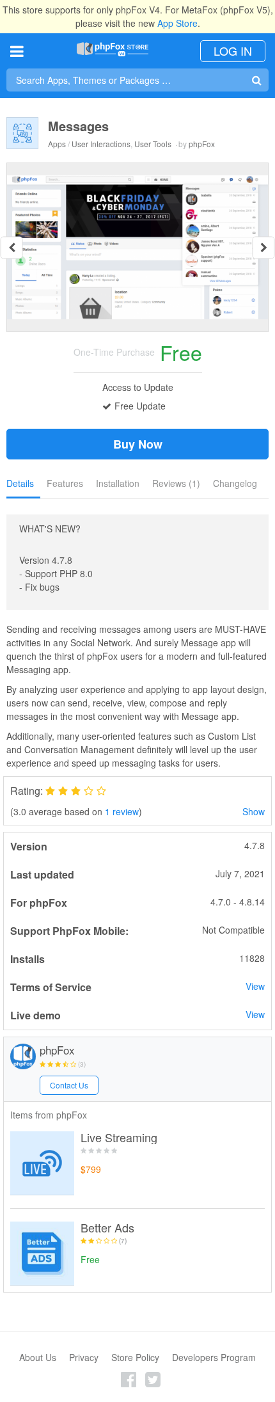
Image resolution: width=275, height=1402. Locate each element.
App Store (177, 23)
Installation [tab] (117, 483)
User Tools (152, 143)
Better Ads (107, 1228)
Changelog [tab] (235, 483)
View (255, 986)
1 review (122, 811)
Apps (57, 143)
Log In (233, 50)
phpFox (202, 143)
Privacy (83, 1357)
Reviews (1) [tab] (176, 483)
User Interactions (101, 143)
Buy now (137, 444)
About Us (37, 1357)
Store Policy (135, 1357)
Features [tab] (65, 483)
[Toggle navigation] (17, 51)
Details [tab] (20, 483)
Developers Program (214, 1357)
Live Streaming (119, 1137)
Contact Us (69, 1084)
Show (253, 811)
